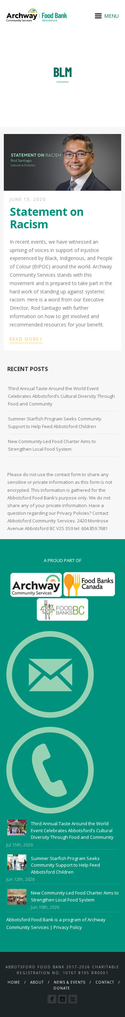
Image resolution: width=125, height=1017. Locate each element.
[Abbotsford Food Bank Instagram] (62, 999)
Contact (104, 982)
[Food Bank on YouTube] (72, 999)
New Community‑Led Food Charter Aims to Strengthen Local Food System (52, 445)
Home (14, 982)
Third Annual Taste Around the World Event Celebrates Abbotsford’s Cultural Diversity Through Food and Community (61, 396)
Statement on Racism (47, 217)
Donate (61, 988)
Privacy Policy (67, 927)
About (37, 982)
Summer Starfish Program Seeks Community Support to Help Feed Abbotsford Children (54, 422)
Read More (26, 338)
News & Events (69, 982)
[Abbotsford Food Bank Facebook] (52, 999)
